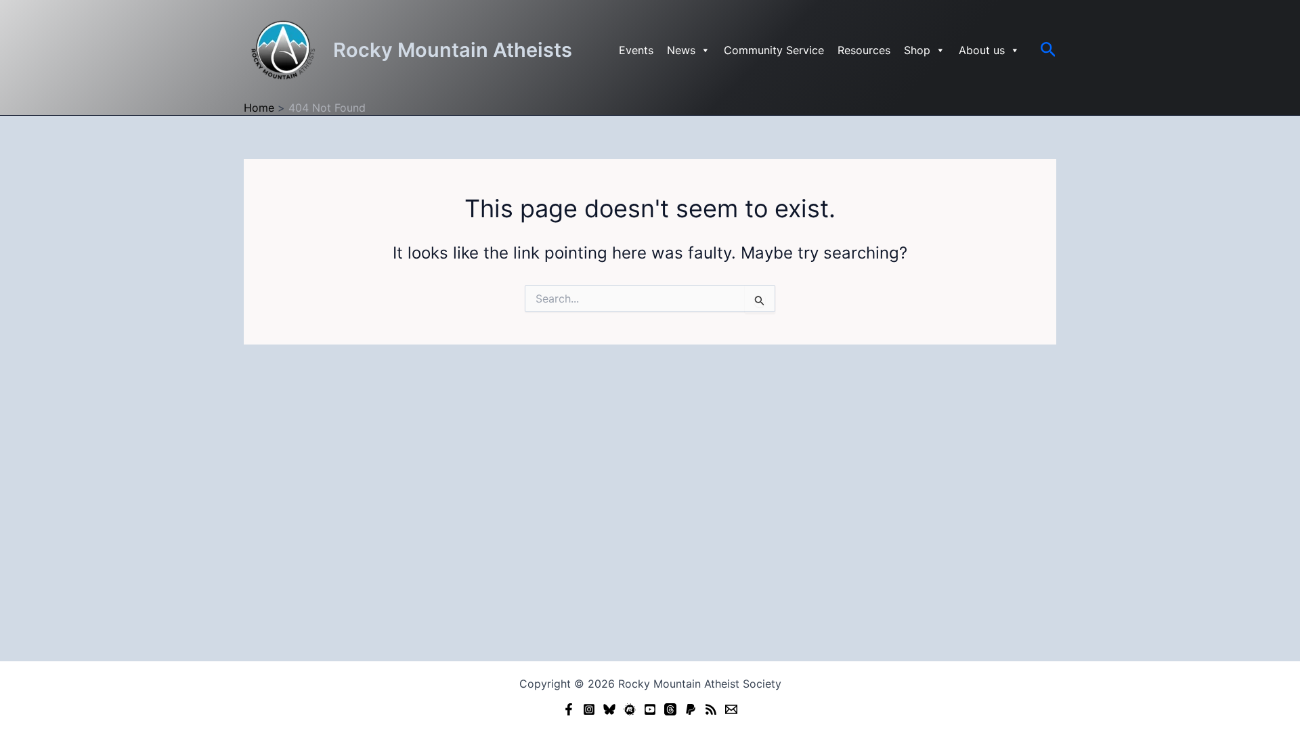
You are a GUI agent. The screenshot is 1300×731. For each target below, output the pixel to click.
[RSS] (711, 709)
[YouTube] (650, 709)
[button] (1048, 50)
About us (982, 50)
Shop (917, 50)
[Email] (731, 709)
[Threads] (670, 709)
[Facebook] (569, 709)
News (681, 50)
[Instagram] (589, 709)
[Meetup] (630, 709)
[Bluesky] (609, 709)
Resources (864, 50)
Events (636, 50)
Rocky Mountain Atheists (452, 50)
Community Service (774, 50)
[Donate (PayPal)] (691, 709)
